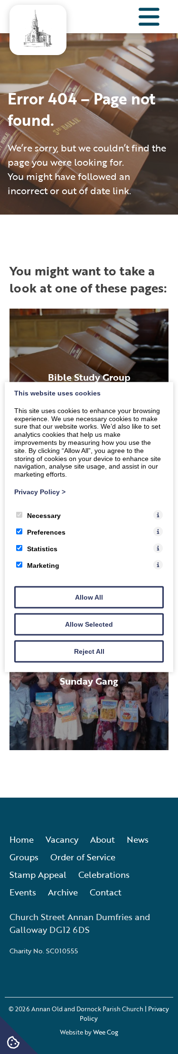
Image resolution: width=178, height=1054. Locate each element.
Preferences (46, 532)
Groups (23, 857)
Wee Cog (105, 1032)
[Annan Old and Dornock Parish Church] (38, 44)
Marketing (43, 565)
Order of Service (82, 857)
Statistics (42, 548)
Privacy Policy (40, 492)
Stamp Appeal (37, 874)
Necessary (44, 515)
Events (22, 892)
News (138, 839)
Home (21, 839)
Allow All (89, 597)
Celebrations (104, 874)
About (102, 839)
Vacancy (62, 839)
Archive (63, 892)
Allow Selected (89, 624)
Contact (106, 892)
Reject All (89, 651)
